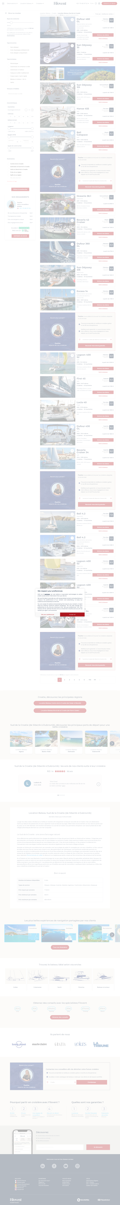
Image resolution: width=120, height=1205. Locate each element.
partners (47, 594)
